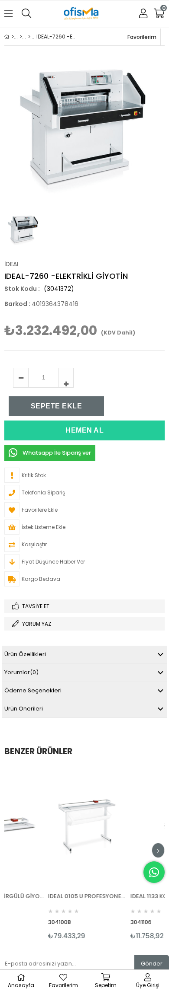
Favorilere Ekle (70, 853)
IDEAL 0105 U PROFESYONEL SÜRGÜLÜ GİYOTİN (70, 896)
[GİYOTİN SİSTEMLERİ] (21, 36)
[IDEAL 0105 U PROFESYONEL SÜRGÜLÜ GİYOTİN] (70, 826)
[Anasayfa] (13, 36)
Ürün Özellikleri (25, 654)
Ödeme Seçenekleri (33, 690)
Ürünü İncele (85, 853)
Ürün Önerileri (23, 708)
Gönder (151, 963)
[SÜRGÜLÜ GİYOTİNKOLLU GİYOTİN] (29, 36)
